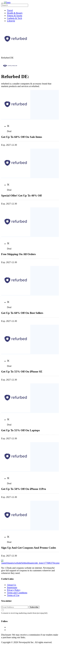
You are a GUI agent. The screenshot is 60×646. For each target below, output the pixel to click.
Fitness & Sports (14, 15)
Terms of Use (13, 595)
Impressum (12, 587)
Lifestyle (11, 21)
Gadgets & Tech (14, 18)
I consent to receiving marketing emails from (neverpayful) (24, 613)
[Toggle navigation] (2, 3)
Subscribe (34, 607)
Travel (10, 10)
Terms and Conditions (17, 592)
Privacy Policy (13, 590)
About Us (11, 585)
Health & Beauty (15, 13)
